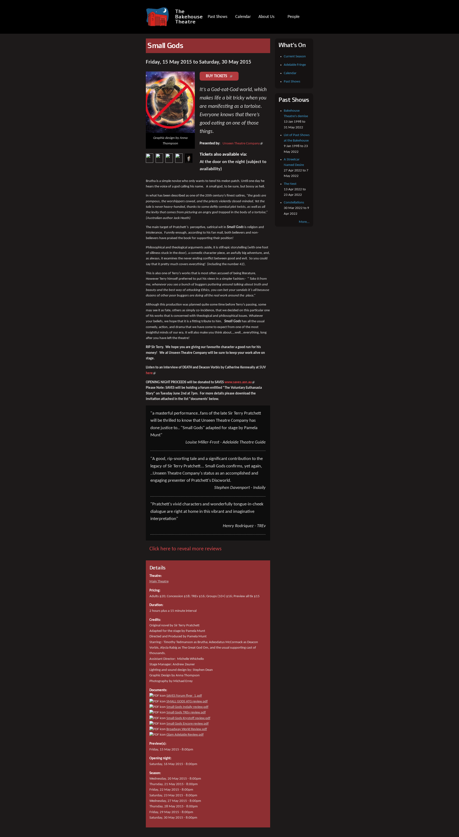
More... (304, 222)
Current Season (295, 56)
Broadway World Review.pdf (186, 729)
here (151, 373)
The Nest (290, 184)
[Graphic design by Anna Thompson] (170, 130)
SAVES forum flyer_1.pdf (184, 696)
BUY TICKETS (222, 76)
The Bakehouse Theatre (189, 17)
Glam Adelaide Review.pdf (185, 735)
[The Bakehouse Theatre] (158, 24)
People (294, 17)
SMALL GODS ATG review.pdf (187, 701)
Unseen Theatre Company (243, 143)
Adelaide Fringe (295, 65)
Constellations (294, 202)
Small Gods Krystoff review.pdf (188, 718)
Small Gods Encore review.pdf (187, 724)
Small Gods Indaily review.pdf (187, 707)
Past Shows (217, 17)
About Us (266, 17)
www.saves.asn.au (239, 382)
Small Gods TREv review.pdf (186, 712)
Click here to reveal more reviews (185, 549)
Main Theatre (159, 581)
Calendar (243, 17)
